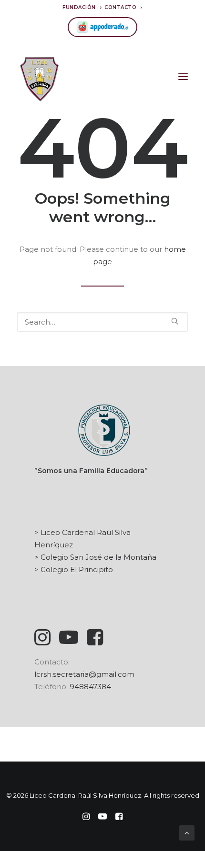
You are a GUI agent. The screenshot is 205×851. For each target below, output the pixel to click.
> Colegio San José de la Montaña (95, 557)
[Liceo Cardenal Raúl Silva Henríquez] (39, 76)
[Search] (102, 322)
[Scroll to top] (187, 832)
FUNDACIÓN (79, 7)
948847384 (90, 686)
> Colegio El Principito (73, 569)
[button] (183, 77)
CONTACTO (120, 7)
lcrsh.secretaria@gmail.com (84, 674)
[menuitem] (82, 7)
